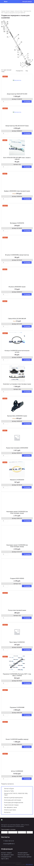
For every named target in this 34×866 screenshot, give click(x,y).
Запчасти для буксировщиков (13, 797)
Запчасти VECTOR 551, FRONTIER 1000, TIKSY (16, 794)
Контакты (7, 812)
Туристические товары (11, 805)
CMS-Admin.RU (29, 864)
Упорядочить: (19, 70)
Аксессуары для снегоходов (12, 800)
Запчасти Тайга (19, 11)
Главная (3, 11)
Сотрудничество (6, 856)
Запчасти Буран (9, 788)
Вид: (27, 70)
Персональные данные (24, 856)
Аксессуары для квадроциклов (13, 802)
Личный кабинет (23, 852)
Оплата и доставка (10, 810)
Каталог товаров (10, 11)
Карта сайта (5, 858)
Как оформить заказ (10, 807)
